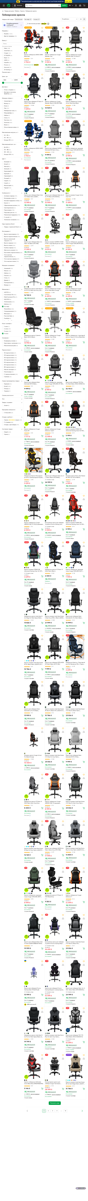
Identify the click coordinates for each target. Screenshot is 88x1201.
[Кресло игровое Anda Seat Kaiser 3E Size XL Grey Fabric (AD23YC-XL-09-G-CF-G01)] (34, 832)
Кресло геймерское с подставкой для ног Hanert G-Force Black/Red (75, 336)
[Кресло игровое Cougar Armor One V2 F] (75, 179)
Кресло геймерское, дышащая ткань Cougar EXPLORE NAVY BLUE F (74, 570)
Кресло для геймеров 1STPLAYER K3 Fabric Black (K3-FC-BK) (54, 663)
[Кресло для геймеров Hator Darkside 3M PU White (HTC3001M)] (75, 739)
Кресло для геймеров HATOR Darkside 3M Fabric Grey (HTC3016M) (53, 149)
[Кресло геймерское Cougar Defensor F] (75, 879)
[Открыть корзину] (84, 5)
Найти (64, 5)
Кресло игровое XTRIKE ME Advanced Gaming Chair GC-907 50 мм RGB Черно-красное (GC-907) (33, 570)
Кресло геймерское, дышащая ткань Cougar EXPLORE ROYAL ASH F (74, 243)
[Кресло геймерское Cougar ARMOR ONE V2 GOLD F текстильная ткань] (75, 39)
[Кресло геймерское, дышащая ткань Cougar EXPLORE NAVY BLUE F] (75, 553)
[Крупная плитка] (80, 19)
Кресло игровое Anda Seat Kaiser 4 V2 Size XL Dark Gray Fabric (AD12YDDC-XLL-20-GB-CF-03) (75, 802)
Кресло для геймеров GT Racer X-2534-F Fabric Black (33, 102)
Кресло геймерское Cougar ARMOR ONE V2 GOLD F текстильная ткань (73, 55)
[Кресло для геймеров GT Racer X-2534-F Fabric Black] (34, 85)
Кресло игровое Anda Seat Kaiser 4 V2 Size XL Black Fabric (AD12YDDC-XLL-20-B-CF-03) (75, 710)
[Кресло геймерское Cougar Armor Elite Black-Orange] (54, 273)
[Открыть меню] (4, 5)
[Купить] (42, 61)
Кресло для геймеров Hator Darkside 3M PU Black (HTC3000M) (32, 383)
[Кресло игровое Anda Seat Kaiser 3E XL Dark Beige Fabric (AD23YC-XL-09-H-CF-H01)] (75, 1066)
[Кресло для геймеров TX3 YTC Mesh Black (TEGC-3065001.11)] (75, 1019)
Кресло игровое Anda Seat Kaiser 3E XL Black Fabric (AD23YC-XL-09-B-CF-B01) (33, 663)
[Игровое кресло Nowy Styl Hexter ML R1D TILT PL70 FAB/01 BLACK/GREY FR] (75, 460)
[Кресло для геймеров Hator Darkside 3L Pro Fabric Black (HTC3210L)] (75, 600)
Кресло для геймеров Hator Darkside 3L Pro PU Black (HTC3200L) (32, 710)
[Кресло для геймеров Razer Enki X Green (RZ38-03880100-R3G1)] (34, 926)
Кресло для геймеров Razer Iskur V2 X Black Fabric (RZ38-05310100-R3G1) (33, 196)
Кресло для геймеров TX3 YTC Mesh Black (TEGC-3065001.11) (74, 1036)
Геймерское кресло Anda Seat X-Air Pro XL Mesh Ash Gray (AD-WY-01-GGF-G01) (33, 289)
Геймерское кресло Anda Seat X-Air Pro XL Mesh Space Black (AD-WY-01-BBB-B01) (33, 1036)
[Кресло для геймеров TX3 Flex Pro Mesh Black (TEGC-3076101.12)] (75, 366)
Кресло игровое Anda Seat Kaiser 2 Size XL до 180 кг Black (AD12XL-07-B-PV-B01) (54, 617)
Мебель (17, 11)
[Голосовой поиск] (59, 5)
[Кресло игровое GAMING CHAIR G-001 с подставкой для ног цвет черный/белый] (54, 226)
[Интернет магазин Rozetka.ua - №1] (8, 5)
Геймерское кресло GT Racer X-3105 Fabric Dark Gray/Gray (33, 802)
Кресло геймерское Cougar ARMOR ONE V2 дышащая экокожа (53, 802)
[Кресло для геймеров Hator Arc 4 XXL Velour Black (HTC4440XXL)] (75, 972)
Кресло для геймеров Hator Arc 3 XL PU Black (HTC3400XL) (54, 196)
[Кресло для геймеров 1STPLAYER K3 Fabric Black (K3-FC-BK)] (54, 647)
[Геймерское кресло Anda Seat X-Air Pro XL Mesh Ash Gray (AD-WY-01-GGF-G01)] (34, 273)
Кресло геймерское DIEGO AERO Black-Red (33, 55)
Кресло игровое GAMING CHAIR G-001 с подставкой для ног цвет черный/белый (54, 243)
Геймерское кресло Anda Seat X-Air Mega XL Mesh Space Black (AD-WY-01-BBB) (33, 617)
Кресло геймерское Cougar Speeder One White (53, 336)
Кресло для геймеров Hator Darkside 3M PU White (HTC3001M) (73, 756)
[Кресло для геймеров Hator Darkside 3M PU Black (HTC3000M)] (34, 366)
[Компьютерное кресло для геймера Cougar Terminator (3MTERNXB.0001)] (54, 1066)
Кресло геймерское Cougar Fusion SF (32, 430)
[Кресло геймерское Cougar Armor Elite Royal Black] (75, 85)
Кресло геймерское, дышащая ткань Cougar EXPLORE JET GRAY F (54, 383)
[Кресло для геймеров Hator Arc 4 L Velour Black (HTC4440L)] (54, 460)
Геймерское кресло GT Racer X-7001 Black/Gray (54, 896)
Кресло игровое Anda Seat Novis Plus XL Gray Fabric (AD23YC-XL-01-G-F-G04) (75, 849)
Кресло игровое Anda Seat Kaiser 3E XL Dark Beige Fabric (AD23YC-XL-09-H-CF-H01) (75, 1083)
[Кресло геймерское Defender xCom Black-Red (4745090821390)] (34, 1066)
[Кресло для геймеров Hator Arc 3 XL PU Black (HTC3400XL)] (54, 179)
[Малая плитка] (84, 19)
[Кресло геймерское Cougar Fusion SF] (34, 413)
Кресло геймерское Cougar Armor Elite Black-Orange (53, 289)
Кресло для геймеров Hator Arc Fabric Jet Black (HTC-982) (33, 242)
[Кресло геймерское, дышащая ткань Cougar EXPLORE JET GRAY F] (54, 366)
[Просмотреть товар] (24, 52)
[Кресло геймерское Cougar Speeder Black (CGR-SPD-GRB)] (54, 85)
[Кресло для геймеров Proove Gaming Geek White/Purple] (34, 972)
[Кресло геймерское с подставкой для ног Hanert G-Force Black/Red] (75, 319)
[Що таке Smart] (48, 24)
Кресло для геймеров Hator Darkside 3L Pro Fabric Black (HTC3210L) (74, 617)
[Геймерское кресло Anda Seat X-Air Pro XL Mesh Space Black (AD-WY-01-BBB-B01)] (34, 1019)
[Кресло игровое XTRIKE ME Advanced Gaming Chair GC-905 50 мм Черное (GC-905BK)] (75, 413)
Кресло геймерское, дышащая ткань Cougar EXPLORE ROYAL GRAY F (74, 149)
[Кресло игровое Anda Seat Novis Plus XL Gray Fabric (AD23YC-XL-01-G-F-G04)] (75, 832)
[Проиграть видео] (63, 191)
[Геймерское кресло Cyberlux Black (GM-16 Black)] (34, 319)
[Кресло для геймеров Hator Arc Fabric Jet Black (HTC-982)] (34, 226)
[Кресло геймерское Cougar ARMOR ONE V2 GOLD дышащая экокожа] (34, 507)
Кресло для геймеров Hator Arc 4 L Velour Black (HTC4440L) (54, 476)
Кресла (22, 11)
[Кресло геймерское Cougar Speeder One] (54, 39)
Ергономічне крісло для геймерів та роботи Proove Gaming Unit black (54, 523)
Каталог (19, 5)
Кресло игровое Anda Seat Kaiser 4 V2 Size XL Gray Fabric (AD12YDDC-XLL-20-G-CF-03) (54, 756)
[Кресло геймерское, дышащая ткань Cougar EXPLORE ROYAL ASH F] (75, 226)
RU (70, 5)
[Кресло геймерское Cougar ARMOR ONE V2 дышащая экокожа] (54, 786)
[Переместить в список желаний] (42, 28)
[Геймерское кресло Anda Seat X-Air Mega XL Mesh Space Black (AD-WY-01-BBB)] (34, 600)
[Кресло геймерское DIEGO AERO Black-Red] (34, 39)
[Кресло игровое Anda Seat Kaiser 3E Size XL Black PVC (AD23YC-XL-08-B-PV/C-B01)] (54, 693)
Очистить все (18, 19)
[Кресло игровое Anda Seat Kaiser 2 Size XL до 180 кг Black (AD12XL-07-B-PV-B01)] (54, 600)
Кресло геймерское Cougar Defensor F (73, 896)
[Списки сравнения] (80, 5)
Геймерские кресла (31, 11)
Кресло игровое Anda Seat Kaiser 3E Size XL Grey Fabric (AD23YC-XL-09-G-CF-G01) (33, 849)
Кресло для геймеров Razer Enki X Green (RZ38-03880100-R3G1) (33, 942)
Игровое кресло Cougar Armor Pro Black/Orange (33, 756)
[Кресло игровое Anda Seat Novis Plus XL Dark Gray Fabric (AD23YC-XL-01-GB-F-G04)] (54, 1019)
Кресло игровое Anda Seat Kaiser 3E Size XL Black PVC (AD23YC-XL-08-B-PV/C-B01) (54, 710)
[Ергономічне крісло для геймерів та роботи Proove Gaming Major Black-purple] (54, 926)
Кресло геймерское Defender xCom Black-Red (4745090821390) (33, 1083)
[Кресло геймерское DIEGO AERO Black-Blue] (34, 132)
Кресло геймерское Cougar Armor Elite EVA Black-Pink (73, 289)
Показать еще (6, 72)
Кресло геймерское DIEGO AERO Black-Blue (33, 149)
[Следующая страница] (82, 1111)
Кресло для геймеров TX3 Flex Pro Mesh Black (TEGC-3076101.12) (75, 383)
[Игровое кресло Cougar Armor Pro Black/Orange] (34, 739)
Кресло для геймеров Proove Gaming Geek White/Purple (32, 989)
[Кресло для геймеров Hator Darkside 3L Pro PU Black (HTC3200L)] (34, 693)
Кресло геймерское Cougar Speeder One (53, 55)
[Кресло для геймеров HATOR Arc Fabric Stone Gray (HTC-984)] (54, 832)
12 (65, 1110)
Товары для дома (9, 11)
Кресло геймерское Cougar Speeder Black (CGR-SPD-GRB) (53, 102)
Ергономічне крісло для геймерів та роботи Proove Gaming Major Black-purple (54, 943)
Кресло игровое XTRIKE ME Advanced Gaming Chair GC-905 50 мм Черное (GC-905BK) (75, 430)
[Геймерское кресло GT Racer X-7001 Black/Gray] (54, 879)
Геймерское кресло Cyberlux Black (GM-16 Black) (32, 336)
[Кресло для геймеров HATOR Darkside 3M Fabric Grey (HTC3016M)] (54, 132)
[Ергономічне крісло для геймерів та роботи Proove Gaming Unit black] (54, 507)
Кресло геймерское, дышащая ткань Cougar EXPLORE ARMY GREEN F (32, 896)
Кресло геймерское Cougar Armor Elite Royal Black (73, 102)
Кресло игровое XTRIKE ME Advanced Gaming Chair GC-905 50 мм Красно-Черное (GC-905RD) (75, 523)
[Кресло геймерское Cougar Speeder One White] (54, 319)
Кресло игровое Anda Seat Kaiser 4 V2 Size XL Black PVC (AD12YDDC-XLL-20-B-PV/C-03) (75, 943)
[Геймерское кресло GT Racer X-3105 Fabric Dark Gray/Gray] (34, 786)
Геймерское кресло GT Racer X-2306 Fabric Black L (54, 570)
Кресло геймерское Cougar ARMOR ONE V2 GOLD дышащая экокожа (33, 523)
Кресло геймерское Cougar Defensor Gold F (53, 430)
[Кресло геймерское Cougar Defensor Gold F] (54, 413)
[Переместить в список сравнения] (42, 31)
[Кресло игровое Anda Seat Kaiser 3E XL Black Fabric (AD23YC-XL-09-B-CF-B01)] (34, 647)
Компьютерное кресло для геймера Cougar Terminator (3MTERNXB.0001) (52, 1083)
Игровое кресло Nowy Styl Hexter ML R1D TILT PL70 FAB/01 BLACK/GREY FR (75, 476)
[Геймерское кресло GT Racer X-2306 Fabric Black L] (54, 553)
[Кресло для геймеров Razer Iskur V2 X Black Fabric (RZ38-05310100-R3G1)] (34, 179)
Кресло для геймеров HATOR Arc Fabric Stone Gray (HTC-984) (54, 849)
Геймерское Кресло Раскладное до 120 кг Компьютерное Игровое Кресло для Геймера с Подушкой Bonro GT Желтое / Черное (33, 476)
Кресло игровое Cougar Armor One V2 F (74, 196)
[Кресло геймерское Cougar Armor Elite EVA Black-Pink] (75, 273)
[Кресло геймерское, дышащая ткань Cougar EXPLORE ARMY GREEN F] (34, 879)
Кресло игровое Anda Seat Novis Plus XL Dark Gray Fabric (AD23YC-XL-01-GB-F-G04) (54, 1036)
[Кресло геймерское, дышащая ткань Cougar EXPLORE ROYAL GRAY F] (75, 132)
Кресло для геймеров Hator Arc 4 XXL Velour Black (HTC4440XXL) (75, 989)
